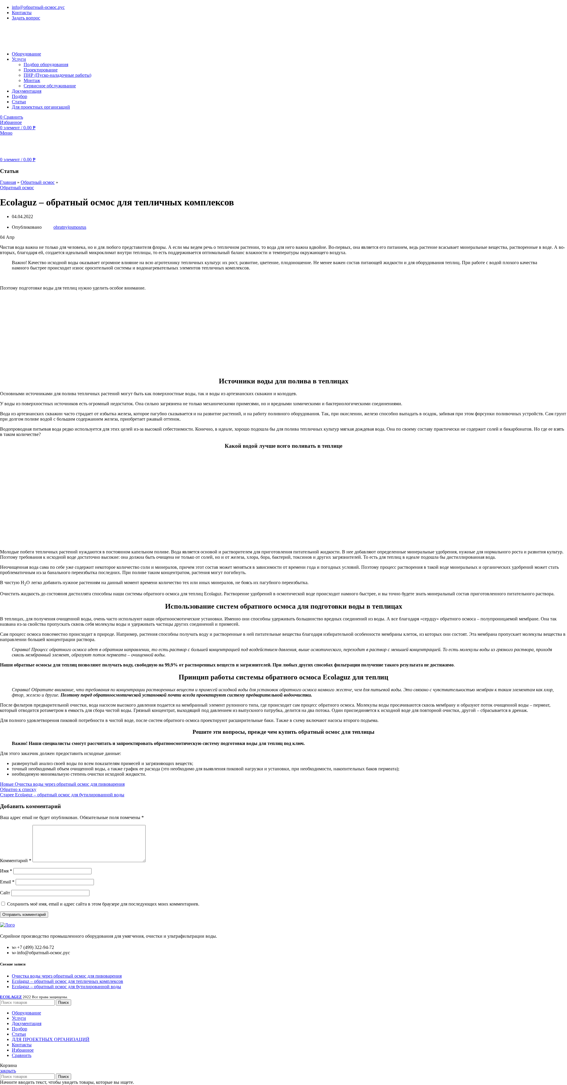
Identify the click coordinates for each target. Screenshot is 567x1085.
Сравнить (21, 1055)
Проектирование (41, 69)
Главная (8, 182)
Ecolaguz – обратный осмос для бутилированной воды (66, 986)
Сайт (5, 892)
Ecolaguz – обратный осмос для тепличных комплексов (67, 981)
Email (7, 881)
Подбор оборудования (46, 64)
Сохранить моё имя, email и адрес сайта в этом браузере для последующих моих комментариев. (103, 903)
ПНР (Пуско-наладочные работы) (57, 75)
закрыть (8, 1070)
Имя (6, 870)
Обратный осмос (38, 182)
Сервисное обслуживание (50, 85)
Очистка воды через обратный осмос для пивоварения (67, 975)
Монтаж (32, 80)
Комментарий (15, 860)
